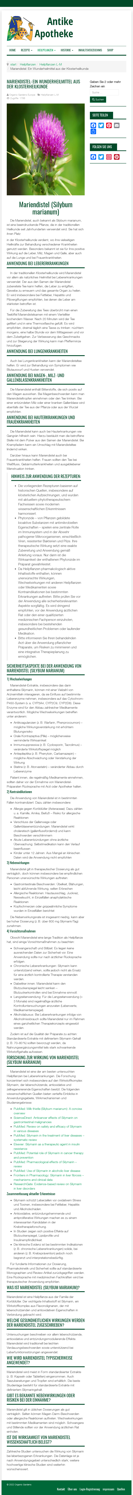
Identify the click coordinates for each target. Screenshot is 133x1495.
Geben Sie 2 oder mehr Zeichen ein (105, 84)
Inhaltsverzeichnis (90, 50)
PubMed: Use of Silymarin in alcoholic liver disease (47, 1171)
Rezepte (26, 50)
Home (12, 50)
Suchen (99, 99)
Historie (66, 50)
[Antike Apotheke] (41, 28)
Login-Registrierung (90, 1489)
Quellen (121, 1489)
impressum (108, 1489)
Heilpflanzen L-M (50, 64)
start (13, 64)
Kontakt (61, 1489)
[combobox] (104, 92)
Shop (110, 50)
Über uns (72, 1489)
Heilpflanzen (46, 50)
